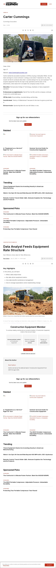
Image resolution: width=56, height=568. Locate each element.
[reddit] (30, 30)
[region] (28, 565)
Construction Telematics (10, 242)
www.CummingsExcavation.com (18, 72)
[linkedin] (25, 30)
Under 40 (5, 12)
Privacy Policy (6, 565)
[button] (4, 4)
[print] (52, 30)
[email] (33, 30)
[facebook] (23, 30)
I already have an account (28, 353)
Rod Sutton (6, 258)
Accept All (49, 564)
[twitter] (28, 30)
